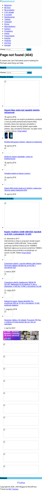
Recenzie (8, 5)
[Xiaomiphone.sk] (21, 1)
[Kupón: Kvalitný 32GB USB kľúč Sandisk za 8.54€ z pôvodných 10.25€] (21, 227)
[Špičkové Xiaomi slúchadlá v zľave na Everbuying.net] (8, 153)
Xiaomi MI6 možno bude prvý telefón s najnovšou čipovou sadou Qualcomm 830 (22, 189)
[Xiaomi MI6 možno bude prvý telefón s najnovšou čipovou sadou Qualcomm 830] (8, 184)
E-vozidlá (8, 14)
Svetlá (6, 33)
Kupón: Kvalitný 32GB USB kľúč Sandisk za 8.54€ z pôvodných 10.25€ (22, 233)
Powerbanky (9, 36)
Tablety (7, 19)
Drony (6, 24)
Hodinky (7, 40)
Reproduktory (9, 26)
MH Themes (13, 489)
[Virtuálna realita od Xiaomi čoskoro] (8, 169)
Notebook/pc (9, 17)
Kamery (7, 29)
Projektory (8, 31)
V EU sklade (9, 12)
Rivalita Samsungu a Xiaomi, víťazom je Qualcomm (23, 142)
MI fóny (7, 7)
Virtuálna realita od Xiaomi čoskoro (17, 173)
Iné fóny (7, 43)
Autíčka (7, 38)
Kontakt (7, 45)
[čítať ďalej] (22, 131)
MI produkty (9, 10)
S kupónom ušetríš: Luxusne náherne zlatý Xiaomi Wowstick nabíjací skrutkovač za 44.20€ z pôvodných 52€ (22, 266)
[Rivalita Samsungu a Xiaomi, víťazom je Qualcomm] (8, 138)
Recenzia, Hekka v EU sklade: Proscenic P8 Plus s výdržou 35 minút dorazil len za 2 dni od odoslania (22, 322)
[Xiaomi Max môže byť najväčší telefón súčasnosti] (21, 106)
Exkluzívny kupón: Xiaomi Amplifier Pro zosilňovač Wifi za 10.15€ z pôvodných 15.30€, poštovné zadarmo (22, 303)
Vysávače (8, 22)
